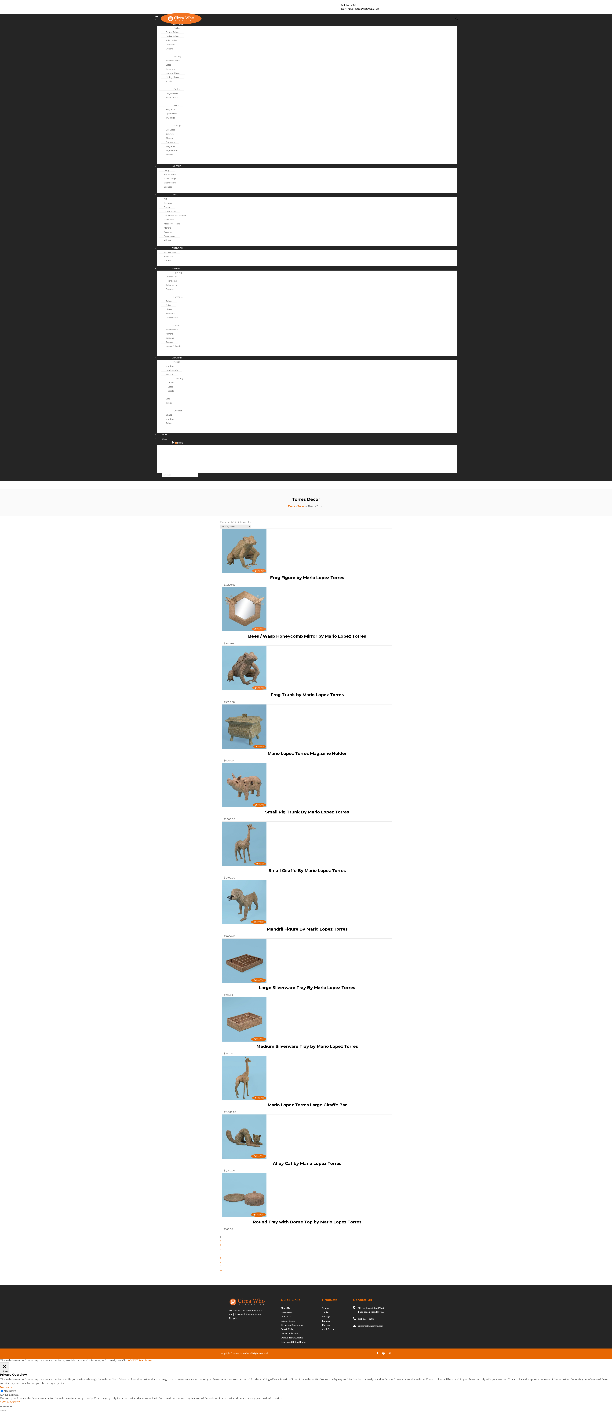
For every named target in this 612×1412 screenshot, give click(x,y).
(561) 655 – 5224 (366, 1319)
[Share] (7, 1406)
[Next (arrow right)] (4, 1410)
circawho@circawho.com (370, 1326)
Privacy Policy (288, 1321)
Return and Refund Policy (293, 1342)
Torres (302, 506)
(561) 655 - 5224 (348, 5)
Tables (325, 1312)
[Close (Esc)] (11, 1406)
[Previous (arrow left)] (1, 1410)
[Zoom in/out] (1, 1406)
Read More (145, 1360)
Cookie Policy (288, 1329)
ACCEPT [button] (132, 1360)
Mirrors (326, 1325)
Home (291, 506)
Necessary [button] (6, 1387)
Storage (326, 1316)
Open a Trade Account (292, 1338)
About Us (285, 1308)
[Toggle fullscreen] (4, 1406)
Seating (326, 1308)
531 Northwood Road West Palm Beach (360, 9)
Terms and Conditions (292, 1325)
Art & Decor (328, 1329)
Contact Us (286, 1316)
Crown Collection (289, 1333)
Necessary (10, 1391)
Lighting (326, 1321)
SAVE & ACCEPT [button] (10, 1402)
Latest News (287, 1312)
